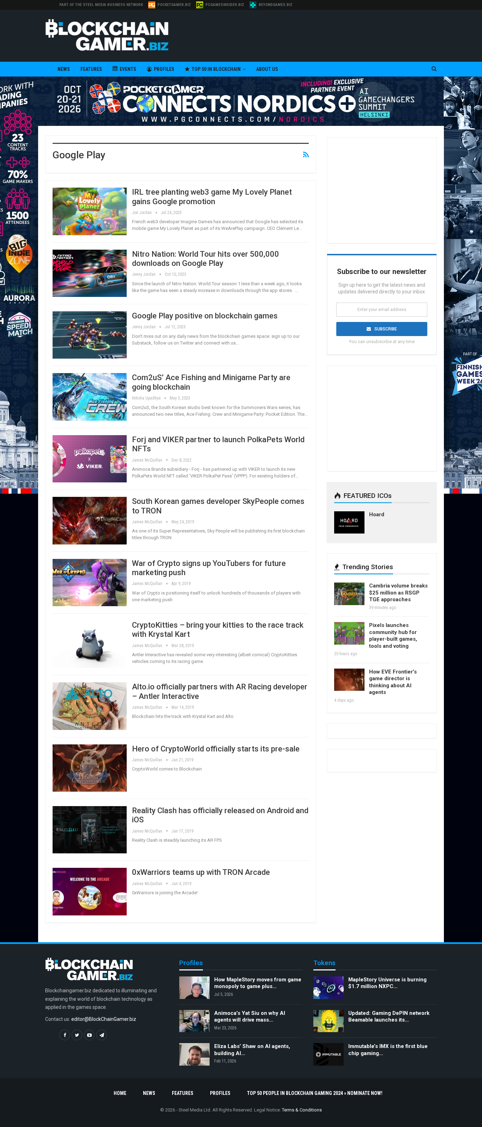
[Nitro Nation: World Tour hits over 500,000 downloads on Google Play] (90, 273)
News (64, 69)
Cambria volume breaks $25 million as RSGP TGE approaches (398, 593)
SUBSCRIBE (385, 329)
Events (128, 69)
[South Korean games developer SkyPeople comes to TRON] (90, 520)
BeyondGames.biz (276, 4)
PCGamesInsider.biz (224, 4)
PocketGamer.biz (174, 4)
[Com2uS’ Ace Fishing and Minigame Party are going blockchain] (90, 396)
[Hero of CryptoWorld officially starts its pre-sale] (90, 768)
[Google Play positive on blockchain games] (90, 335)
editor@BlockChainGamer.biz (103, 1019)
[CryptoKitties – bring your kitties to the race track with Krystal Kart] (90, 644)
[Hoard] (349, 522)
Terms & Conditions (302, 1110)
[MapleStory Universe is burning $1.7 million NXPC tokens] (328, 987)
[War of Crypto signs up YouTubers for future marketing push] (90, 582)
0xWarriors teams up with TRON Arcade (201, 872)
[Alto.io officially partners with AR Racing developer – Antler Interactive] (90, 706)
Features (91, 69)
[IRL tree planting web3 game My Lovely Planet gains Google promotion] (90, 211)
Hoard (376, 514)
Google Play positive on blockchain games (205, 315)
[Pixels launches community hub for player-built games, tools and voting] (349, 633)
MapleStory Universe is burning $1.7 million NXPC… (387, 983)
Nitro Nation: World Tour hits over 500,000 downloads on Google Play (205, 259)
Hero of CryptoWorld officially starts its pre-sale (216, 748)
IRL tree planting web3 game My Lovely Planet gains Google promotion (212, 197)
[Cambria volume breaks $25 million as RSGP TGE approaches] (349, 594)
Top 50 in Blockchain (216, 69)
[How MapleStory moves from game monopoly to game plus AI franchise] (194, 987)
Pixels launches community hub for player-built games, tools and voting (393, 635)
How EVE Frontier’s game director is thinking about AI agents (393, 682)
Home (120, 1093)
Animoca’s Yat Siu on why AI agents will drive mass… (249, 1016)
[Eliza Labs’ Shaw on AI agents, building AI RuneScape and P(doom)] (194, 1054)
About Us (267, 69)
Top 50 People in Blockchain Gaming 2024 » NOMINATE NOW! (314, 1093)
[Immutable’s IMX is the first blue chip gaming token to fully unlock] (328, 1054)
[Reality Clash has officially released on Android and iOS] (90, 829)
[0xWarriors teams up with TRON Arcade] (90, 891)
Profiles (164, 69)
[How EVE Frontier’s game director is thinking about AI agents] (349, 680)
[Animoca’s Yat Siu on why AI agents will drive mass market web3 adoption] (194, 1021)
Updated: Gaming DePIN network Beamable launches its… (388, 1016)
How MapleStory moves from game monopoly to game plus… (257, 983)
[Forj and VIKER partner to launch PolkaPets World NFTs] (90, 458)
